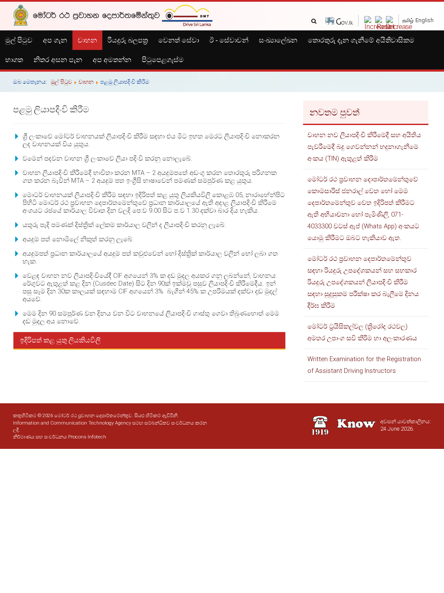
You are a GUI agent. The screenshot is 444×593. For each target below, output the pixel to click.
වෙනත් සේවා (178, 40)
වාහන (87, 40)
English (424, 20)
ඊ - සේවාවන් (228, 40)
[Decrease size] (399, 27)
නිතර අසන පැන (57, 59)
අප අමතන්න (112, 59)
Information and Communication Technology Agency (72, 423)
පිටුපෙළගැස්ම (163, 59)
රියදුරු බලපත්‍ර (128, 40)
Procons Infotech (87, 437)
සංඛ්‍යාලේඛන (278, 40)
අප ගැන (55, 40)
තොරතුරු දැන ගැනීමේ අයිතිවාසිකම (361, 40)
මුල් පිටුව (19, 40)
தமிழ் (408, 20)
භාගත (14, 59)
